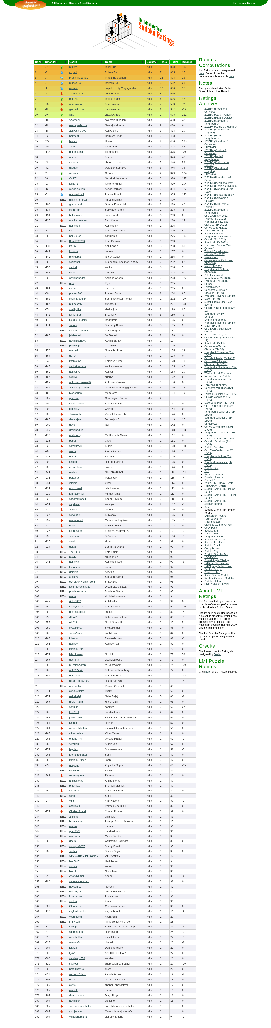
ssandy (73, 325)
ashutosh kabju (78, 728)
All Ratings (58, 3)
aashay (73, 643)
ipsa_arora (75, 896)
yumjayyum (75, 1011)
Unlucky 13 (210, 423)
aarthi (72, 451)
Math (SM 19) (212, 298)
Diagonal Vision (213, 536)
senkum (73, 706)
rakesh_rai (75, 82)
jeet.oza (73, 288)
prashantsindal (77, 591)
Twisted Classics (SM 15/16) (220, 394)
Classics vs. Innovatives (218, 524)
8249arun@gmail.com (82, 581)
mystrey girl (75, 891)
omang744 (75, 738)
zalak (72, 146)
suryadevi (74, 514)
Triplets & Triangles (215, 385)
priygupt (74, 765)
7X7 (206, 471)
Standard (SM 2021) (216, 242)
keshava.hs (75, 530)
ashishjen (74, 1000)
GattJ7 (73, 178)
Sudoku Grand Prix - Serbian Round (216, 502)
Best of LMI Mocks (214, 542)
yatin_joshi (75, 916)
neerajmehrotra (78, 125)
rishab (72, 979)
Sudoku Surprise (214, 447)
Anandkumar (76, 876)
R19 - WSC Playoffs (215, 334)
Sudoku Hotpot (212, 581)
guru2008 (74, 831)
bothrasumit (76, 151)
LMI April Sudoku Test (216, 563)
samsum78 (75, 446)
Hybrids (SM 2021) (215, 218)
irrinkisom (74, 921)
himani (73, 141)
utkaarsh (74, 167)
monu (72, 596)
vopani (73, 72)
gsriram (73, 173)
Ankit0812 (75, 601)
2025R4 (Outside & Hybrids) (220, 126)
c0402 (72, 984)
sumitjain (74, 744)
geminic (73, 572)
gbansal (74, 398)
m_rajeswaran (77, 664)
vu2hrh (73, 272)
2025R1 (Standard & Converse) (216, 143)
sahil (72, 795)
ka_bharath (75, 314)
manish (73, 990)
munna (73, 826)
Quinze (208, 284)
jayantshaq (75, 467)
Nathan (73, 722)
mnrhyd (73, 350)
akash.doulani (77, 189)
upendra (74, 659)
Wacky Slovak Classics (217, 373)
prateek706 (75, 293)
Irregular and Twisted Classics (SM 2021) (216, 223)
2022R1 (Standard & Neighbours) (216, 211)
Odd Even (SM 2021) (216, 215)
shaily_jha (75, 309)
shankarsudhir (77, 298)
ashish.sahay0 (77, 340)
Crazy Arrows (212, 548)
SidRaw (73, 576)
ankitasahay (76, 780)
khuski (73, 246)
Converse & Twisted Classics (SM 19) (215, 292)
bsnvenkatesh (77, 821)
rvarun (73, 456)
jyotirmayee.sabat (79, 586)
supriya (73, 377)
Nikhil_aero (76, 654)
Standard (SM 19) (214, 313)
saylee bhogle (77, 911)
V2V (206, 506)
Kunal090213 (77, 241)
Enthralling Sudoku (215, 319)
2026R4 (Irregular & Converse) (215, 110)
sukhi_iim (74, 209)
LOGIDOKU (211, 557)
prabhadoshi (76, 194)
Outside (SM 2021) (215, 239)
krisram (73, 638)
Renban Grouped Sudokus (219, 578)
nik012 (73, 622)
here (201, 73)
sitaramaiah (76, 931)
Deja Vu (209, 316)
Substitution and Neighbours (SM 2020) (217, 277)
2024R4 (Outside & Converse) (215, 152)
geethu (73, 841)
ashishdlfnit (75, 937)
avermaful (75, 942)
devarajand (75, 419)
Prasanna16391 (78, 77)
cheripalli (74, 806)
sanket (73, 267)
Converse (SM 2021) (216, 227)
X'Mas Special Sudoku (217, 575)
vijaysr (73, 483)
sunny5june (76, 633)
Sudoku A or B (212, 545)
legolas (73, 749)
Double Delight (213, 569)
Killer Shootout (212, 521)
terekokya (74, 408)
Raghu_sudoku (78, 319)
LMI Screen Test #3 (215, 515)
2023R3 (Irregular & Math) (219, 183)
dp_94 (73, 355)
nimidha (74, 472)
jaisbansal (75, 335)
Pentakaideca (212, 287)
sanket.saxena (77, 366)
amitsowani (75, 104)
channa (73, 162)
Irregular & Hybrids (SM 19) (220, 296)
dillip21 (73, 617)
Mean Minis (211, 257)
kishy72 (73, 183)
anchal (73, 509)
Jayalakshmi (76, 414)
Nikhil (72, 871)
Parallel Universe (214, 477)
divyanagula (76, 430)
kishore (73, 461)
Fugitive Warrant (213, 518)
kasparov (74, 567)
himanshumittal (78, 199)
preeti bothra (76, 969)
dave (72, 424)
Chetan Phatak (77, 811)
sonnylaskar (76, 606)
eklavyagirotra (77, 775)
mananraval (76, 520)
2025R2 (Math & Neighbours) (213, 137)
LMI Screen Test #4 (215, 486)
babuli (72, 440)
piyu (71, 283)
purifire (73, 67)
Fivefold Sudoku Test (216, 554)
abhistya (74, 561)
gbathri (73, 546)
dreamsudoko (77, 611)
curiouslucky (76, 691)
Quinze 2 (209, 248)
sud (71, 230)
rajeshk (73, 98)
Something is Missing (216, 560)
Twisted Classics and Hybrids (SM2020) (216, 253)
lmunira (73, 251)
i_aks (72, 953)
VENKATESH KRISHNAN (83, 856)
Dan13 (73, 947)
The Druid (75, 552)
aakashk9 (74, 371)
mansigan (75, 836)
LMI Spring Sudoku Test (218, 566)
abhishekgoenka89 (80, 382)
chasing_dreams (78, 330)
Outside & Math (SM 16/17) (219, 358)
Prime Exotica (212, 572)
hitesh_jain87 (77, 701)
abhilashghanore (79, 387)
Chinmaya (75, 906)
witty (71, 114)
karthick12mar (77, 760)
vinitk (72, 800)
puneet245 (75, 304)
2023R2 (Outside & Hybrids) (220, 186)
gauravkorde (76, 109)
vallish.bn (74, 770)
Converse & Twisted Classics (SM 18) (215, 348)
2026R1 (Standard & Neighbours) (216, 122)
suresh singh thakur (80, 1006)
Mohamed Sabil (78, 754)
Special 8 (209, 480)
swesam (74, 536)
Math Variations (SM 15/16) (219, 402)
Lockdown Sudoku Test (217, 245)
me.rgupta (75, 256)
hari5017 (74, 861)
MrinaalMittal (76, 493)
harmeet (74, 136)
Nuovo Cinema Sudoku (217, 376)
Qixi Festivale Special (216, 584)
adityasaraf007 (77, 130)
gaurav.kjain (76, 204)
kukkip (73, 926)
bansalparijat (76, 675)
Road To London (214, 474)
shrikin (73, 901)
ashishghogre (77, 277)
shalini (73, 851)
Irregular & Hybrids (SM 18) (220, 322)
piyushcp (74, 345)
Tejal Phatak (76, 93)
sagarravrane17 (78, 499)
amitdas (73, 816)
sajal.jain (74, 504)
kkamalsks (75, 361)
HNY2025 (210, 147)
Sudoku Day (211, 468)
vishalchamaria (78, 1016)
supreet (73, 963)
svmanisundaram (79, 881)
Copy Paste (211, 527)
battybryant (75, 215)
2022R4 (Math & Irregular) (219, 195)
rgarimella (75, 686)
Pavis (72, 525)
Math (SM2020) (213, 266)
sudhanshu (75, 262)
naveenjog (75, 886)
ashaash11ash (77, 974)
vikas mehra (76, 733)
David (217, 654)
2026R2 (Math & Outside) (219, 117)
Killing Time (211, 533)
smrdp (72, 541)
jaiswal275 (75, 717)
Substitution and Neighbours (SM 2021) (217, 235)
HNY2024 (210, 174)
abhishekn (75, 225)
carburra (74, 790)
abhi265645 (76, 670)
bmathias (74, 785)
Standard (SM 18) (214, 343)
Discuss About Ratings (83, 3)
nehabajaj (75, 696)
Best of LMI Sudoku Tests (218, 483)
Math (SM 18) (212, 325)
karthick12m (76, 649)
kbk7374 (74, 712)
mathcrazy (75, 435)
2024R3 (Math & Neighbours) (213, 158)
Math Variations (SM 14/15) (219, 438)
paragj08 (74, 477)
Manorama (75, 392)
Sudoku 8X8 (211, 530)
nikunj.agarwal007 (80, 680)
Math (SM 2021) (213, 230)
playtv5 (73, 556)
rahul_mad (75, 488)
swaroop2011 (77, 120)
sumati (73, 866)
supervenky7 (76, 403)
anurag (73, 157)
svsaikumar (75, 627)
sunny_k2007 (77, 846)
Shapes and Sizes (214, 539)
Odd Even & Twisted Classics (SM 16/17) (215, 363)
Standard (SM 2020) (216, 281)
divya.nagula (76, 995)
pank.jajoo (75, 235)
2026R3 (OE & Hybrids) (217, 114)
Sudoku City (211, 551)
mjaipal (73, 88)
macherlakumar (78, 220)
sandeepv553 (77, 958)
